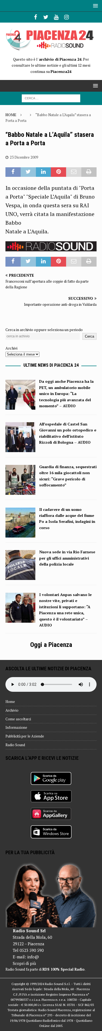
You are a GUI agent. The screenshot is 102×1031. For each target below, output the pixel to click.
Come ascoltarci (18, 719)
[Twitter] (46, 17)
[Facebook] (35, 17)
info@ (33, 956)
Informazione (16, 727)
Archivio (11, 710)
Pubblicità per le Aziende (24, 736)
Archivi (11, 348)
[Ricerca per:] (51, 97)
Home (10, 701)
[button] (94, 5)
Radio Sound (15, 744)
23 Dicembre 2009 (24, 157)
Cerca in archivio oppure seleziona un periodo (44, 329)
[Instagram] (66, 17)
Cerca (89, 336)
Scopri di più (24, 963)
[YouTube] (56, 17)
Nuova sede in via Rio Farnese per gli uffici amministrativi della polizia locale (67, 558)
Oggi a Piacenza (51, 645)
